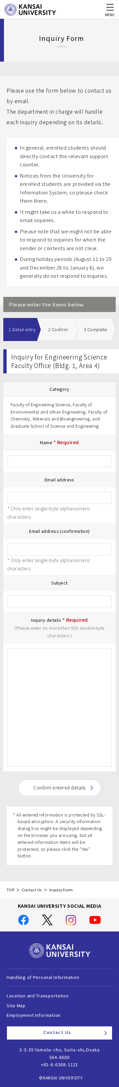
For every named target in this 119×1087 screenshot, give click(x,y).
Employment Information (33, 1015)
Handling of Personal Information (43, 977)
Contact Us (32, 890)
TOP (10, 890)
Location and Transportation (38, 995)
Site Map (16, 1005)
